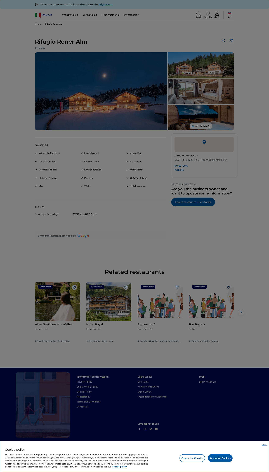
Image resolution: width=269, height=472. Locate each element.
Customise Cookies (192, 458)
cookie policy (119, 466)
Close (264, 445)
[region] (134, 456)
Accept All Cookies (220, 458)
